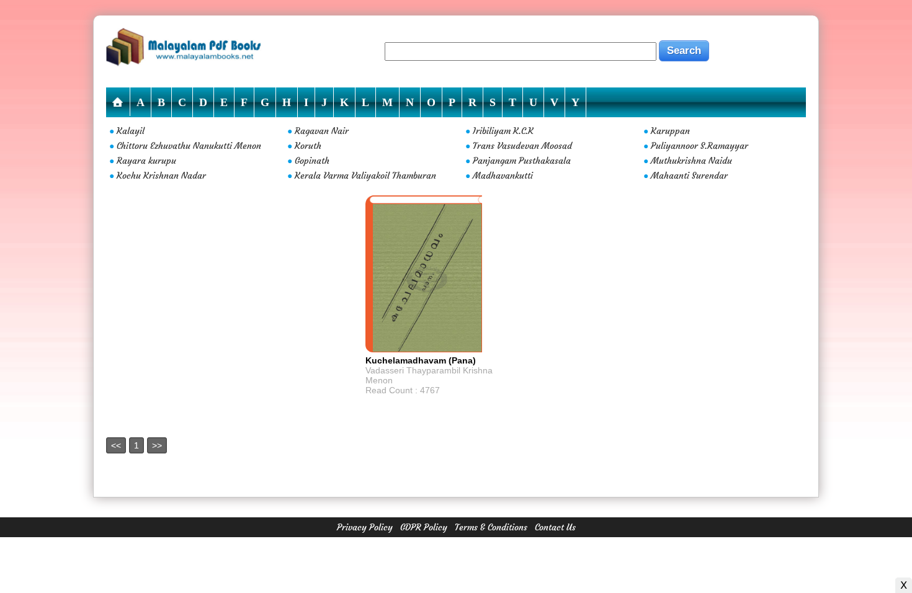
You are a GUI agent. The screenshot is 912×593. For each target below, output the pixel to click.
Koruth (308, 145)
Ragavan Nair (322, 130)
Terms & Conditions (491, 527)
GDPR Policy (423, 527)
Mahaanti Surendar (689, 175)
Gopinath (312, 160)
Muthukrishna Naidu (691, 160)
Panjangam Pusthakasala (522, 160)
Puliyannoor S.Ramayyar (699, 145)
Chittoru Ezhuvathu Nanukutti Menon (189, 145)
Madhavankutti (503, 175)
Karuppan (670, 130)
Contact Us (555, 527)
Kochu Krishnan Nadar (161, 175)
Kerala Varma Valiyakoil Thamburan (365, 175)
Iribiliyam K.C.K (503, 130)
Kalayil (131, 130)
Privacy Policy (365, 527)
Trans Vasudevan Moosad (522, 145)
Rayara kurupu (146, 160)
